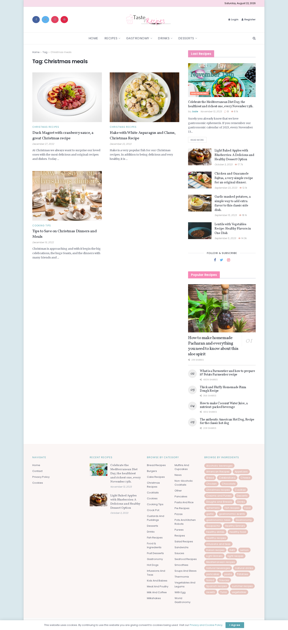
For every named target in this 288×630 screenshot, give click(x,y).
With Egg (180, 592)
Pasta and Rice (184, 502)
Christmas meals (61, 52)
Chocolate (228, 483)
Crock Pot (153, 510)
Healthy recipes (216, 538)
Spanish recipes (216, 586)
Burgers (152, 471)
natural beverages (218, 568)
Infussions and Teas (156, 573)
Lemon (244, 550)
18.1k (244, 215)
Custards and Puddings (155, 518)
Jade (195, 111)
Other (178, 490)
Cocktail (240, 489)
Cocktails (153, 492)
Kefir (232, 550)
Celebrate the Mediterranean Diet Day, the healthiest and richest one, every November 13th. (220, 104)
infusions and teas (218, 544)
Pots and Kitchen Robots (185, 522)
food (248, 507)
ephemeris (213, 507)
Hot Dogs (152, 565)
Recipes (111, 38)
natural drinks (244, 568)
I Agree (234, 625)
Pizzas (179, 514)
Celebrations (227, 477)
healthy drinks (215, 532)
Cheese (245, 477)
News (178, 475)
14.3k (244, 238)
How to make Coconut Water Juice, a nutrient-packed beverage (224, 405)
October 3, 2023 (223, 164)
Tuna (223, 592)
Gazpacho (213, 525)
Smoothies (181, 565)
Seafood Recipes (186, 559)
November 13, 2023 (211, 111)
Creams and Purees (219, 495)
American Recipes (218, 471)
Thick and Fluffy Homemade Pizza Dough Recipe (223, 389)
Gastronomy (137, 38)
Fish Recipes (155, 537)
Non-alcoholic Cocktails (184, 483)
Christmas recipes (218, 489)
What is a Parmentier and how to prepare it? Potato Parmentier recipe (227, 373)
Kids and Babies (157, 580)
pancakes (212, 574)
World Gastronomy (182, 600)
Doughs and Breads (219, 501)
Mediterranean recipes (220, 562)
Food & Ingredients (154, 545)
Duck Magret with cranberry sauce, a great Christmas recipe (62, 135)
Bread (210, 477)
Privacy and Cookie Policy (206, 625)
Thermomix (182, 577)
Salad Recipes (184, 541)
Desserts (186, 38)
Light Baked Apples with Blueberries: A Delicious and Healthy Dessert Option (234, 155)
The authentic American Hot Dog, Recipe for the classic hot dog (227, 421)
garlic (210, 514)
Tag (45, 52)
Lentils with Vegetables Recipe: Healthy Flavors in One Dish (233, 228)
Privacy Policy (41, 477)
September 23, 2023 (226, 187)
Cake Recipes (156, 477)
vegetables (239, 592)
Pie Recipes (182, 508)
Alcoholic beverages (219, 465)
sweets (210, 592)
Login (234, 19)
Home (93, 38)
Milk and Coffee (157, 592)
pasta (228, 574)
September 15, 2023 (226, 215)
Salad (210, 580)
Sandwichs (181, 547)
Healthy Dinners (235, 525)
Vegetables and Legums (185, 584)
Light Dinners (214, 556)
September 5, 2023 (225, 238)
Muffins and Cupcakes (182, 467)
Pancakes (181, 496)
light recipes (236, 556)
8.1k (235, 111)
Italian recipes (215, 550)
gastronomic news (218, 520)
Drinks (163, 38)
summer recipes (242, 586)
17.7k (240, 164)
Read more (197, 139)
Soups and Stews (186, 571)
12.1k (244, 187)
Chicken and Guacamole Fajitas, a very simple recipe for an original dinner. (234, 178)
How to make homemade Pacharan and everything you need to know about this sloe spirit (213, 346)
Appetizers (241, 471)
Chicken (211, 483)
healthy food (238, 532)
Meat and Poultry (157, 586)
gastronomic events (232, 514)
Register (250, 19)
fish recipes (232, 507)
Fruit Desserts (155, 553)
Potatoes (242, 574)
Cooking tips (41, 225)
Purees (179, 530)
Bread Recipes (156, 465)
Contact (37, 471)
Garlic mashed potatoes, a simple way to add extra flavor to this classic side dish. (233, 203)
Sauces (179, 553)
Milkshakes (154, 598)
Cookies (37, 483)
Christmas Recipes (45, 127)
